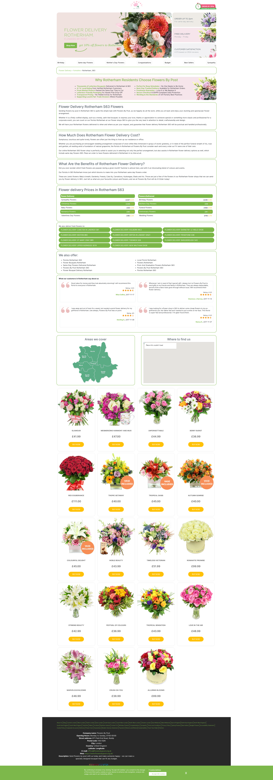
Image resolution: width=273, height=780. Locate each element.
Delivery (81, 728)
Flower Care (89, 728)
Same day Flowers (85, 63)
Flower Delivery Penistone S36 (179, 235)
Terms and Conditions (154, 725)
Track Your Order (153, 728)
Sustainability (142, 728)
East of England (175, 722)
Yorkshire (85, 725)
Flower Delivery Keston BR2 (74, 235)
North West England (199, 722)
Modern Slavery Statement (110, 728)
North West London (134, 722)
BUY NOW (76, 444)
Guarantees (97, 728)
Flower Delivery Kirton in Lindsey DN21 (131, 235)
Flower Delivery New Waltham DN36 (130, 245)
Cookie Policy (61, 728)
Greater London (146, 722)
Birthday (60, 63)
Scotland (96, 725)
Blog (64, 722)
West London (81, 722)
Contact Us (114, 725)
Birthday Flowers (124, 725)
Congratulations (144, 63)
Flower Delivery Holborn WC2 (127, 230)
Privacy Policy (166, 725)
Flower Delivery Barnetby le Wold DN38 (184, 230)
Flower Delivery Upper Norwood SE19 (79, 245)
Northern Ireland (105, 725)
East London (99, 722)
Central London (71, 722)
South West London (122, 722)
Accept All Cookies (158, 774)
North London (90, 722)
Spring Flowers (176, 725)
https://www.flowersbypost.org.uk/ (99, 753)
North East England (187, 722)
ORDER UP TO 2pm (183, 20)
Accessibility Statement (207, 725)
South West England (75, 725)
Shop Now (70, 45)
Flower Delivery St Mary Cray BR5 (77, 240)
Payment (121, 728)
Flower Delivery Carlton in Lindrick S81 (80, 230)
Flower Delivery (65, 70)
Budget (168, 63)
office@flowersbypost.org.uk (99, 751)
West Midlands (165, 722)
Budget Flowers (194, 725)
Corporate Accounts (72, 728)
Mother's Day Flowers (115, 63)
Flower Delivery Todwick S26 (127, 240)
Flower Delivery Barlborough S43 (181, 240)
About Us (59, 722)
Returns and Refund (131, 728)
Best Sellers (189, 63)
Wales (91, 725)
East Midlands (156, 722)
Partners (161, 728)
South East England (62, 725)
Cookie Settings (155, 770)
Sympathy (211, 63)
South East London (109, 722)
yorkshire (77, 70)
